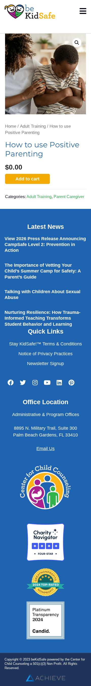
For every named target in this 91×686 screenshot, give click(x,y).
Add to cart (27, 178)
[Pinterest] (71, 383)
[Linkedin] (59, 383)
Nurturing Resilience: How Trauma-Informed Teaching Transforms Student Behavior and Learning (42, 318)
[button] (76, 42)
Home (10, 126)
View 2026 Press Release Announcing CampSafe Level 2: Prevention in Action (45, 244)
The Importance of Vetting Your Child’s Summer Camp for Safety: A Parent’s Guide (43, 271)
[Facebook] (11, 383)
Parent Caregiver (69, 196)
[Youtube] (47, 383)
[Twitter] (23, 383)
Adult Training (33, 126)
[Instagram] (35, 383)
